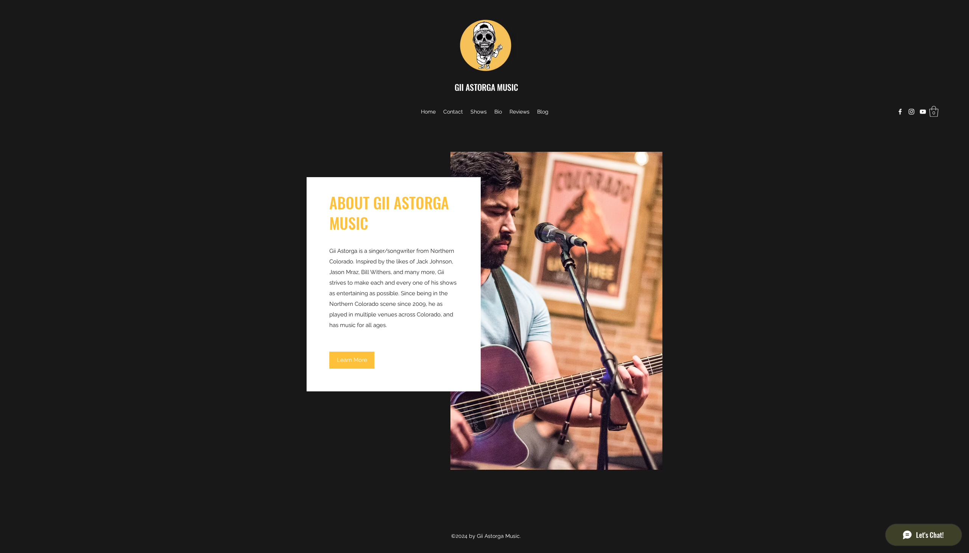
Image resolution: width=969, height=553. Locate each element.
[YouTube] (923, 111)
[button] (933, 111)
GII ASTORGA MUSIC (486, 87)
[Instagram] (911, 111)
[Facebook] (900, 111)
